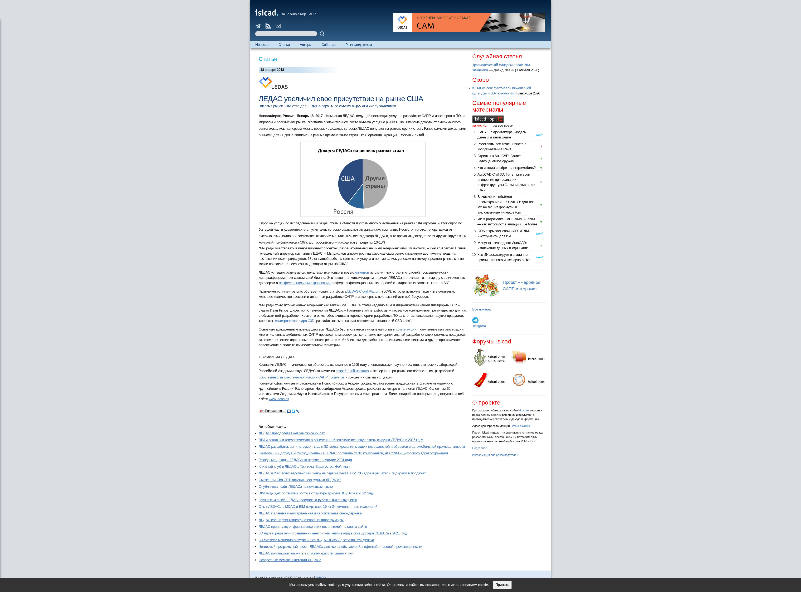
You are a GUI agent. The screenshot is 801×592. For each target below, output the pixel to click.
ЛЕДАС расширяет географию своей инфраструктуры (301, 520)
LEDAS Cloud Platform (364, 291)
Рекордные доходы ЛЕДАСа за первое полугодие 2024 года (305, 460)
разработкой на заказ (352, 371)
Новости (261, 45)
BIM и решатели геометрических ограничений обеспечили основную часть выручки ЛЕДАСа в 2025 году (341, 440)
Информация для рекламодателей (495, 454)
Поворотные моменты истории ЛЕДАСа (290, 560)
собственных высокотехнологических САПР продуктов (301, 377)
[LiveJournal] (298, 410)
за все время (503, 125)
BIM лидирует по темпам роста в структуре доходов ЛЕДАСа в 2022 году (316, 493)
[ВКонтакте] (289, 410)
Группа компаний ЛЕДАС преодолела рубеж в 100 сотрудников (308, 500)
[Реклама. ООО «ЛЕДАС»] (469, 22)
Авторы (305, 45)
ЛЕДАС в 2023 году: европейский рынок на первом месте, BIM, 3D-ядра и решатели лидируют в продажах (342, 473)
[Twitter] (293, 410)
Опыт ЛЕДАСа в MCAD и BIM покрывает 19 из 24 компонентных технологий (318, 507)
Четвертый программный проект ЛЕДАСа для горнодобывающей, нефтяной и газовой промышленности (340, 547)
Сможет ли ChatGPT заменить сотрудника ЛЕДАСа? (300, 480)
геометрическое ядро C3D (294, 321)
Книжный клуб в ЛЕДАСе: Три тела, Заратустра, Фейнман (304, 467)
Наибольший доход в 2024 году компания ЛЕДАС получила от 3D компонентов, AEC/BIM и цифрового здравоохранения (353, 453)
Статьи (284, 45)
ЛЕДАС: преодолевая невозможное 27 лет (292, 433)
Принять (502, 585)
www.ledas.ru (279, 399)
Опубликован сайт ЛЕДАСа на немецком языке (296, 487)
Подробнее (479, 448)
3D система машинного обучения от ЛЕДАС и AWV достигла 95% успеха (316, 540)
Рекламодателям (358, 45)
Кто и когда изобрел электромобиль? (506, 168)
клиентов (362, 272)
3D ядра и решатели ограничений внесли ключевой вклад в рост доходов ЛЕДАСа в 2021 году (333, 533)
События (328, 45)
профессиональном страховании (305, 283)
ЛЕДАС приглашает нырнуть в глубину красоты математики (306, 553)
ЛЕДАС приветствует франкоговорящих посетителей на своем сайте (313, 527)
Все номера (481, 309)
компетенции (406, 329)
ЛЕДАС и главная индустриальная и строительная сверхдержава (310, 513)
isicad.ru (523, 410)
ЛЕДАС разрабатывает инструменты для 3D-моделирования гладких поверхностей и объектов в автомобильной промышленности (362, 447)
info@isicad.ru (521, 425)
